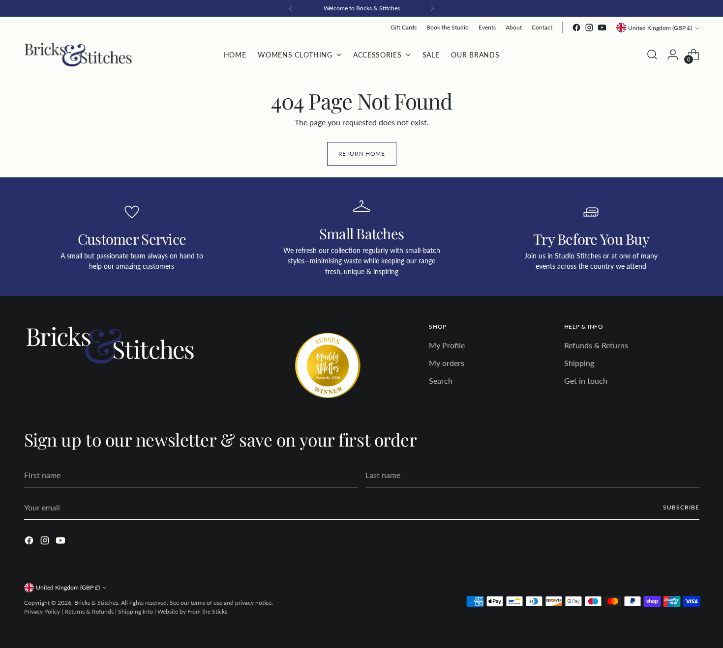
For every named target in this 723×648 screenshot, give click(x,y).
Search (440, 380)
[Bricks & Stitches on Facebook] (576, 27)
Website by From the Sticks (192, 611)
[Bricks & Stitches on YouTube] (602, 27)
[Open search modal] (652, 54)
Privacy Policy (42, 611)
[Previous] (290, 8)
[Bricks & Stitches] (78, 54)
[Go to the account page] (673, 54)
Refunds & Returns (596, 345)
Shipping (579, 362)
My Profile (447, 345)
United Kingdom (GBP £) (660, 27)
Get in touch (585, 380)
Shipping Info (135, 611)
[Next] (432, 8)
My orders (446, 362)
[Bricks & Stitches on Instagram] (589, 27)
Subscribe (681, 507)
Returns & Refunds (89, 611)
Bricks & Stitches (96, 602)
